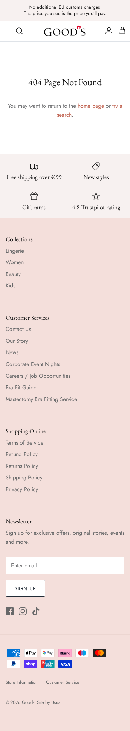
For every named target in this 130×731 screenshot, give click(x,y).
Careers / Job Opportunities (38, 376)
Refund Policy (22, 454)
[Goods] (65, 31)
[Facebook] (10, 611)
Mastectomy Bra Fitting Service (41, 399)
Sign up (25, 588)
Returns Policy (22, 466)
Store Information (22, 682)
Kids (10, 286)
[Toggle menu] (7, 31)
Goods (28, 702)
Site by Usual (49, 702)
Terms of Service (24, 443)
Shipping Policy (24, 477)
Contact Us (18, 329)
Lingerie (15, 251)
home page (91, 106)
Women (15, 262)
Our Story (17, 341)
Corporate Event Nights (33, 364)
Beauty (13, 274)
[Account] (107, 31)
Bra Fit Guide (21, 387)
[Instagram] (23, 611)
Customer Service (62, 682)
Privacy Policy (22, 489)
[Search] (23, 31)
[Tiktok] (36, 611)
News (12, 352)
